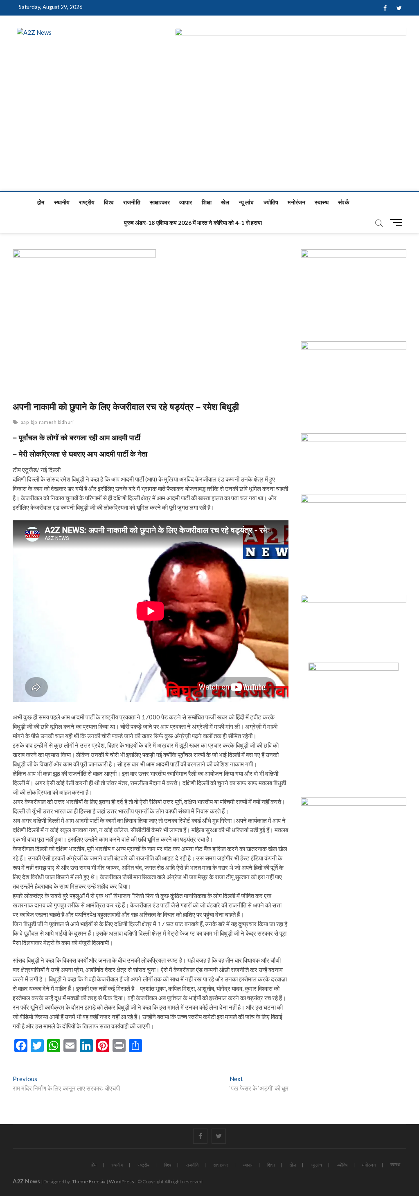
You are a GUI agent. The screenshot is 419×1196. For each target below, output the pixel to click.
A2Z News (26, 1181)
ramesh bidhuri (56, 422)
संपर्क (343, 202)
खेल (225, 202)
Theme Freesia (89, 1181)
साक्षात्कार (160, 202)
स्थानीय (62, 202)
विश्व (109, 202)
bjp (34, 422)
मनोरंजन (296, 202)
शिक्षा (207, 202)
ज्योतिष (271, 202)
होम (40, 202)
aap (25, 422)
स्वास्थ (322, 202)
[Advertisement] (209, 130)
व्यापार (185, 202)
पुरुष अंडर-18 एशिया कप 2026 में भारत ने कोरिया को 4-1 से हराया (193, 222)
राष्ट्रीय (87, 202)
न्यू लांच (246, 202)
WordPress (121, 1181)
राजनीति (131, 202)
